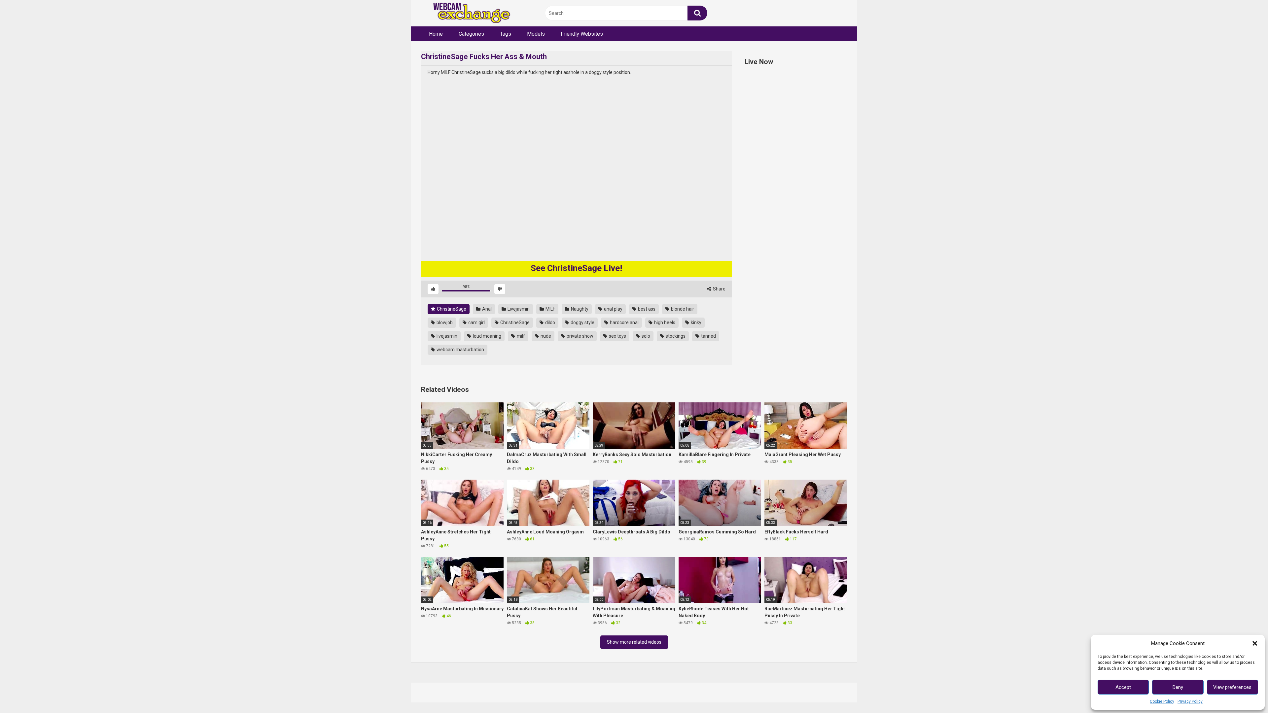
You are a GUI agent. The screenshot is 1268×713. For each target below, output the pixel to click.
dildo (549, 322)
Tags (505, 34)
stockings (675, 336)
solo (645, 336)
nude (545, 336)
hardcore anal (624, 322)
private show (579, 336)
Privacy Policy (1190, 701)
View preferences (1232, 687)
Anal (486, 309)
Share (718, 288)
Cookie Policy (1162, 701)
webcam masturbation (460, 349)
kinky (695, 322)
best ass (646, 309)
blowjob (444, 322)
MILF (550, 309)
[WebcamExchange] (468, 13)
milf (520, 336)
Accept (1123, 687)
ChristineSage (451, 309)
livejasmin (446, 336)
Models (536, 34)
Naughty (579, 309)
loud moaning (486, 336)
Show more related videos (634, 642)
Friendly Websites (582, 34)
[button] (1254, 643)
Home (436, 34)
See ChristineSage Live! (576, 268)
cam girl (476, 322)
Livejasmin (518, 309)
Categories (471, 34)
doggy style (582, 322)
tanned (708, 336)
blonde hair (682, 309)
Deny (1178, 687)
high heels (664, 322)
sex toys (617, 336)
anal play (612, 309)
